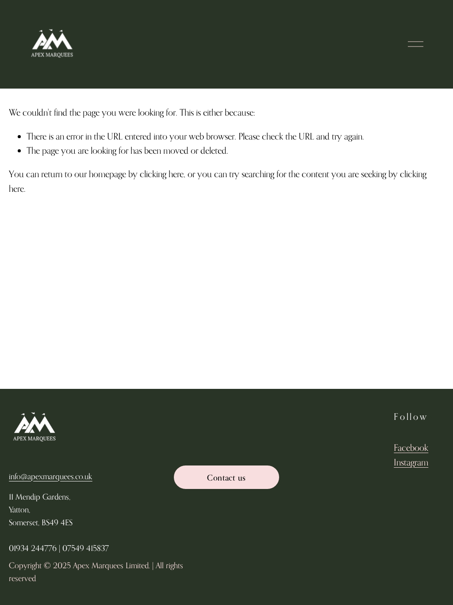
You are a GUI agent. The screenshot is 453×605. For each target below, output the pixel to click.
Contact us (226, 477)
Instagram (411, 462)
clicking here (162, 173)
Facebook (411, 447)
